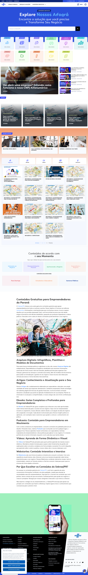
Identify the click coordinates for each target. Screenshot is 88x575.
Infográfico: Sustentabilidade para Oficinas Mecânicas (12, 198)
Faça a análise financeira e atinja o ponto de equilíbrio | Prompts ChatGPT (10, 118)
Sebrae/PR (21, 306)
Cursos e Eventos (12, 4)
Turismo (35, 545)
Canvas (19, 539)
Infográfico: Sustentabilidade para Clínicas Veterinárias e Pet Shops (54, 237)
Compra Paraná (37, 556)
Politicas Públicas (37, 568)
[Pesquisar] (78, 29)
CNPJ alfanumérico (23, 80)
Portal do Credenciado (54, 563)
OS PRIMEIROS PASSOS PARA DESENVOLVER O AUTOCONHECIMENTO (10, 180)
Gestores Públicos (37, 562)
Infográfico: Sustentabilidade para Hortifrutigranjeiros (33, 179)
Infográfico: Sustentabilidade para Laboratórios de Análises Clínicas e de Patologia (33, 199)
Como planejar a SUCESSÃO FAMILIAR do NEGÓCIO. (78, 82)
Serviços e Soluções (25, 4)
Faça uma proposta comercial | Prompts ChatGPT (54, 119)
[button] (71, 1)
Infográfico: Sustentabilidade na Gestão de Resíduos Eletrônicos (75, 180)
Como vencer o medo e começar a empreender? (72, 149)
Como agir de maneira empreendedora (10, 217)
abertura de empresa (8, 80)
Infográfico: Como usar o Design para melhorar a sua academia (74, 218)
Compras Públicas (22, 543)
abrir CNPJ (15, 80)
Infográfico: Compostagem (32, 235)
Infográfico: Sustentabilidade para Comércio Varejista (54, 217)
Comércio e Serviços (38, 541)
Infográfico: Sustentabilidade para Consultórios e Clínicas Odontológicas (54, 199)
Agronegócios (36, 539)
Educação (35, 560)
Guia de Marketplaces (23, 545)
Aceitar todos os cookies (14, 561)
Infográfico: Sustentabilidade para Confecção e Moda (75, 198)
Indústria (35, 543)
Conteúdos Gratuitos (38, 4)
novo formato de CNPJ (43, 80)
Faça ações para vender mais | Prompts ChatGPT (75, 119)
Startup (35, 549)
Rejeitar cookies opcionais (14, 565)
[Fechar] (25, 550)
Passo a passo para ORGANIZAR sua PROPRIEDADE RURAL (78, 89)
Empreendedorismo (33, 80)
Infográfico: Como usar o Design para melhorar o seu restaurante (11, 237)
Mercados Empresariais (38, 566)
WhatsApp (51, 543)
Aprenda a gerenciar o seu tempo (40, 149)
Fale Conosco (51, 539)
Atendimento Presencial (54, 545)
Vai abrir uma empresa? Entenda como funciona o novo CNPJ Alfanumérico (27, 86)
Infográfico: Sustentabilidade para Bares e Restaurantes (33, 217)
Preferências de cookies (14, 569)
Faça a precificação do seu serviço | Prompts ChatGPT (33, 119)
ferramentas (20, 310)
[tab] (10, 161)
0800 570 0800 (52, 541)
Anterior (37, 243)
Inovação (35, 564)
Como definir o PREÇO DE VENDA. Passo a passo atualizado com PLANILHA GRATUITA (79, 75)
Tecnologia (35, 547)
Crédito (20, 541)
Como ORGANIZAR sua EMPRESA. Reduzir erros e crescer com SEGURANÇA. (77, 69)
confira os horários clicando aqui (54, 549)
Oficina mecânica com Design (53, 179)
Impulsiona (20, 547)
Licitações (51, 565)
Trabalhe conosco (52, 561)
